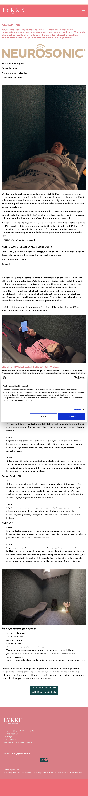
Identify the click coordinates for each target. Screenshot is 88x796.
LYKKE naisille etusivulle (44, 692)
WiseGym (52, 773)
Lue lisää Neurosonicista (44, 688)
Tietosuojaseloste (11, 770)
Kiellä (43, 417)
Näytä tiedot (76, 409)
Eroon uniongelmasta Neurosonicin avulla (30, 367)
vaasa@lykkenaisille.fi (20, 754)
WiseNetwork (76, 773)
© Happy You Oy (11, 773)
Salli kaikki (71, 417)
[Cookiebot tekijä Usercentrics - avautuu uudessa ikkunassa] (75, 377)
